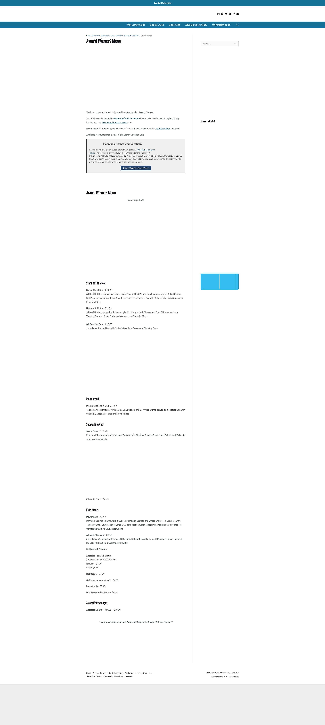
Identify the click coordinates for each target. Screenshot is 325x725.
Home (88, 36)
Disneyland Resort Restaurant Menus (127, 36)
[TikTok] (234, 14)
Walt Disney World (136, 24)
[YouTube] (237, 14)
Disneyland (174, 24)
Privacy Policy (117, 673)
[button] (237, 25)
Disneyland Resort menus (114, 122)
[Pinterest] (230, 14)
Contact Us (97, 673)
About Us (107, 673)
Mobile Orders (163, 128)
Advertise (91, 676)
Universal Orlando (221, 24)
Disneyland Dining (107, 36)
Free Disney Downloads (123, 676)
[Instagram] (222, 14)
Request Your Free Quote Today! (136, 168)
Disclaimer (129, 673)
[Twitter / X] (226, 14)
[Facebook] (218, 14)
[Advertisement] (135, 644)
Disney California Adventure (126, 118)
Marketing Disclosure (143, 673)
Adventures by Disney (196, 24)
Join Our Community (104, 676)
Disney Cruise (157, 24)
